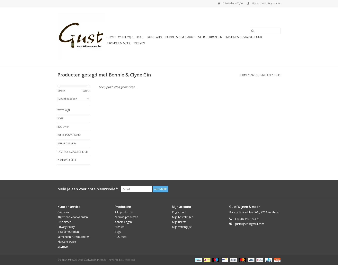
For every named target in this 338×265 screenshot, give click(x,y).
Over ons (63, 212)
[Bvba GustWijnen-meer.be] (81, 37)
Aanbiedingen (123, 222)
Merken (139, 43)
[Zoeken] (251, 31)
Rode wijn (154, 37)
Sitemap (63, 246)
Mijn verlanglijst (182, 227)
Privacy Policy (66, 227)
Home (111, 37)
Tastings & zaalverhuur (244, 37)
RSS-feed (120, 237)
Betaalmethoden (68, 232)
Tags (252, 75)
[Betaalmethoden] (198, 259)
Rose (140, 37)
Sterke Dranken (210, 37)
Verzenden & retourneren (74, 237)
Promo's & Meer (118, 43)
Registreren (179, 212)
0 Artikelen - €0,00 (232, 3)
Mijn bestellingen (182, 217)
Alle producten (124, 212)
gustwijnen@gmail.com (249, 224)
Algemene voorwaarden (73, 217)
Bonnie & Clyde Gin (268, 75)
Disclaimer (64, 222)
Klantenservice (67, 241)
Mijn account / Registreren (265, 3)
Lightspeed (128, 259)
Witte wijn (126, 37)
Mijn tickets (179, 222)
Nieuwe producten (126, 217)
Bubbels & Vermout (180, 37)
